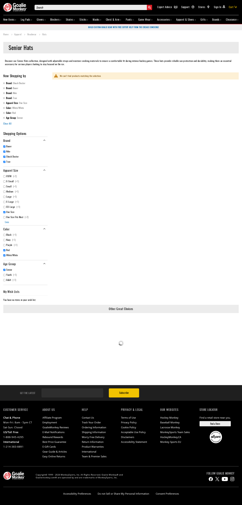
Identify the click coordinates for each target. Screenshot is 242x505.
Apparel (18, 34)
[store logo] (17, 7)
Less (7, 222)
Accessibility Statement (134, 441)
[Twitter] (217, 479)
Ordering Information (94, 427)
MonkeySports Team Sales (175, 432)
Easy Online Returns (53, 456)
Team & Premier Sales (94, 456)
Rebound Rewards (52, 437)
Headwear (32, 34)
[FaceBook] (211, 479)
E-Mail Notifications (53, 432)
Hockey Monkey (169, 417)
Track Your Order (91, 422)
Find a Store (215, 423)
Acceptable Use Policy (133, 432)
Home (6, 34)
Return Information (93, 441)
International (89, 451)
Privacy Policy (129, 422)
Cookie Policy (128, 427)
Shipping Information (94, 432)
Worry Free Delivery (93, 437)
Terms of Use (128, 417)
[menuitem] (9, 19)
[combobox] (93, 7)
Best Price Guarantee (54, 441)
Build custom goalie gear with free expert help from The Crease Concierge (123, 27)
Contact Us (88, 417)
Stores (202, 7)
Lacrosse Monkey (170, 427)
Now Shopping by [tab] (14, 75)
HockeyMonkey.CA (170, 437)
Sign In (217, 7)
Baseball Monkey (170, 422)
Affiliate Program (52, 417)
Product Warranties (93, 446)
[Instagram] (232, 479)
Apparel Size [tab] (10, 170)
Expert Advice (165, 7)
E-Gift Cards (49, 446)
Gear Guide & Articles (54, 451)
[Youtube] (225, 479)
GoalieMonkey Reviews (55, 427)
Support (185, 7)
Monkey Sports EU (170, 441)
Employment (49, 422)
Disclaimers (127, 437)
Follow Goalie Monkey (220, 473)
